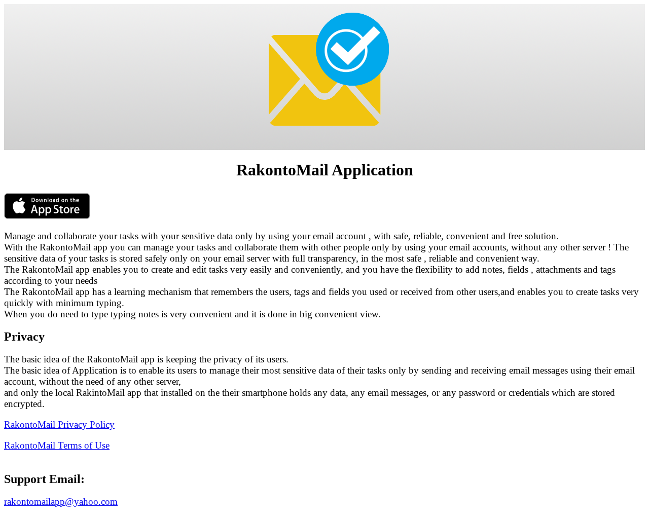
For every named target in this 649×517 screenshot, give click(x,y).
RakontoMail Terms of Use (57, 445)
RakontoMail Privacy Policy (59, 424)
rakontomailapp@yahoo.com (61, 501)
